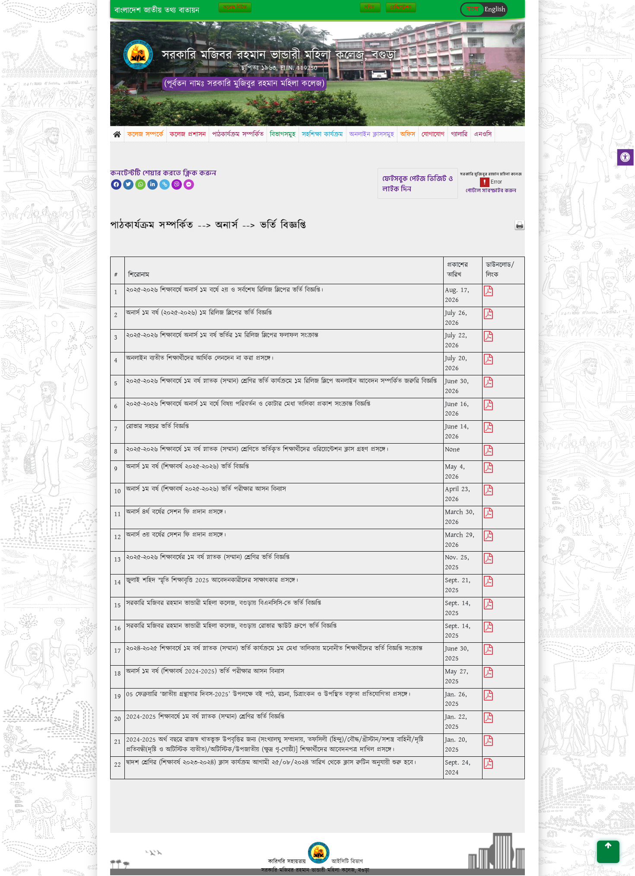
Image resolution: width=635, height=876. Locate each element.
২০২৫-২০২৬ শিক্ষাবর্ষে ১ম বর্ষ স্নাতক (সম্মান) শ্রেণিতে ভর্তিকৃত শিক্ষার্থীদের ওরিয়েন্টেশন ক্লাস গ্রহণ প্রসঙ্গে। (257, 449)
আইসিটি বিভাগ (347, 862)
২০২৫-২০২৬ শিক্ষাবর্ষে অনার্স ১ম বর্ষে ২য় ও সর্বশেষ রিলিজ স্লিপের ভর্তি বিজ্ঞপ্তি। (224, 290)
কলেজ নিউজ (235, 7)
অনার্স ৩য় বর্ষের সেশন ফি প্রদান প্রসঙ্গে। (176, 535)
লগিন (370, 7)
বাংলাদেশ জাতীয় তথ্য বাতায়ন (157, 10)
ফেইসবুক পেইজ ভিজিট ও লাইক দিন (417, 184)
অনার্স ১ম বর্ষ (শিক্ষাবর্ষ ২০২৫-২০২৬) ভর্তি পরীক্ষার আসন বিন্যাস (206, 489)
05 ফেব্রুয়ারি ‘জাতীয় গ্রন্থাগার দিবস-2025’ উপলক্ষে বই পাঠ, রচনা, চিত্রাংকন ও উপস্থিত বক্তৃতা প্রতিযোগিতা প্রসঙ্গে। (268, 694)
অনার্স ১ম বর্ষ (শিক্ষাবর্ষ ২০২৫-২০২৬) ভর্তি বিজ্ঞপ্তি (187, 467)
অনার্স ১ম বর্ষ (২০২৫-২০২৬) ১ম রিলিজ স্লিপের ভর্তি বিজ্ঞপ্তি (199, 313)
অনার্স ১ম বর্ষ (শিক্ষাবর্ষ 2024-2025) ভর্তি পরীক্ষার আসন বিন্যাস (205, 671)
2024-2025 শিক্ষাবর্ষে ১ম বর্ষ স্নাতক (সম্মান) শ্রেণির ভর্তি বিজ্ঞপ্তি (205, 717)
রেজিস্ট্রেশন (401, 7)
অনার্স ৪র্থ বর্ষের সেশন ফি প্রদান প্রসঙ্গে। (176, 512)
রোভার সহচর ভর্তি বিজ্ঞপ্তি (157, 427)
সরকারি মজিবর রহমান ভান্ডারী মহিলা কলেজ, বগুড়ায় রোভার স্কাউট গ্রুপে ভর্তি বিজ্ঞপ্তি (231, 626)
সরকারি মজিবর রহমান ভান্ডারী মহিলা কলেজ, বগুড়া (279, 55)
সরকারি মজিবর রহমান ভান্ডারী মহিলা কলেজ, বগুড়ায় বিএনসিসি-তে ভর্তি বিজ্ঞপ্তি (223, 603)
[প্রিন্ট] (519, 225)
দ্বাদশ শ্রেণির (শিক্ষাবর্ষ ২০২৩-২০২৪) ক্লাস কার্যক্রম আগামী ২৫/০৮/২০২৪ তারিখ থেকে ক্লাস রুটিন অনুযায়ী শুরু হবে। (271, 763)
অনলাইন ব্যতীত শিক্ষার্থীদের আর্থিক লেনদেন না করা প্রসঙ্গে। (199, 358)
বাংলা (473, 9)
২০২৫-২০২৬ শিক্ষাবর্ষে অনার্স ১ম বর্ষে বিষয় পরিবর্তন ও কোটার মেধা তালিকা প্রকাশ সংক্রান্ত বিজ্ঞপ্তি (248, 404)
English (495, 9)
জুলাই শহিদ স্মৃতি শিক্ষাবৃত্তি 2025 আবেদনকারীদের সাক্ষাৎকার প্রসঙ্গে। (212, 580)
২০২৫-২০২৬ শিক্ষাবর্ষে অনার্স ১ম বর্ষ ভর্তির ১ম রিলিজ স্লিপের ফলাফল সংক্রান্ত (222, 335)
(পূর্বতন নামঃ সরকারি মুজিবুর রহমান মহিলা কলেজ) (244, 84)
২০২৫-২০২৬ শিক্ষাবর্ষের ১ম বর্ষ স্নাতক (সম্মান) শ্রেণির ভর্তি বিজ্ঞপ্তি (207, 557)
